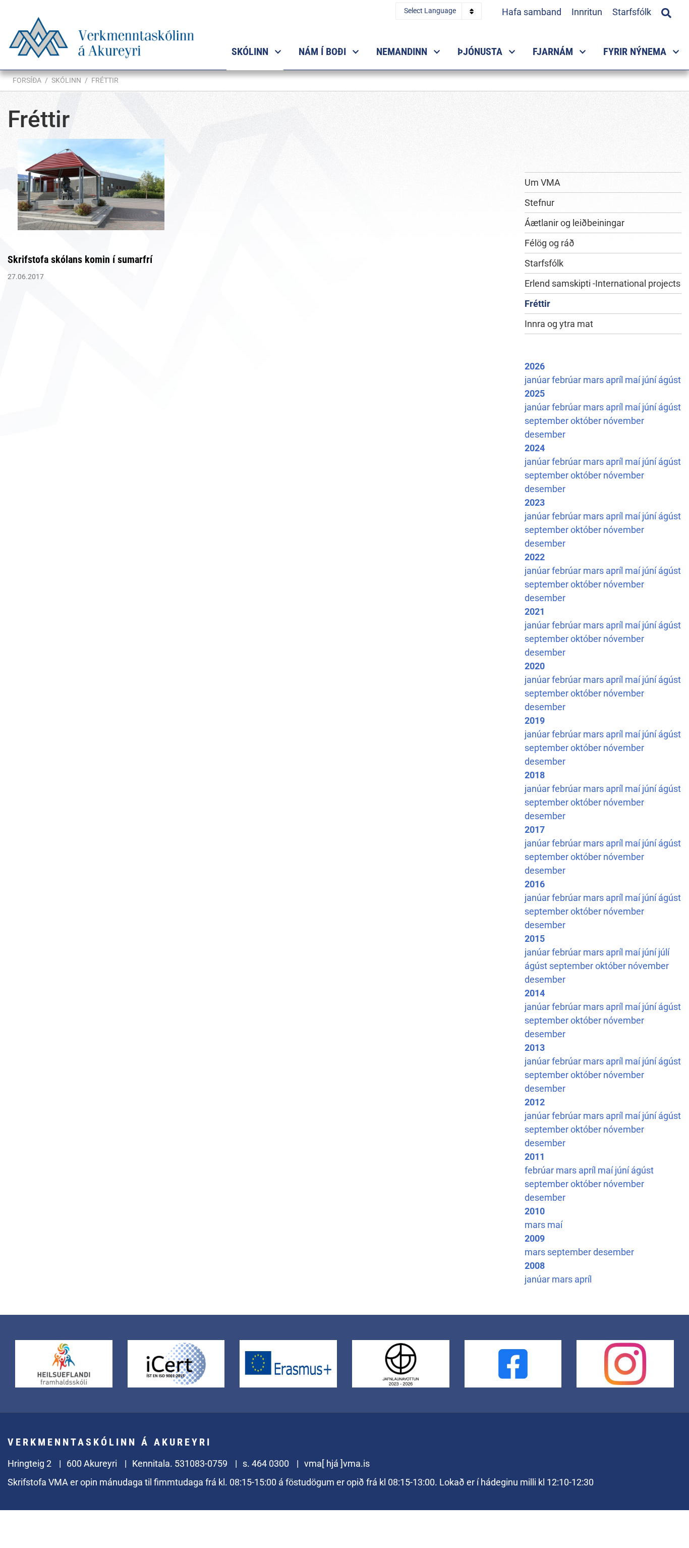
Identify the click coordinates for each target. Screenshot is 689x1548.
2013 (535, 1047)
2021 (535, 611)
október (586, 420)
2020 (535, 666)
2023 (535, 502)
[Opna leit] (666, 12)
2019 (535, 720)
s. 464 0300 (266, 1463)
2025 (535, 393)
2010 (535, 1211)
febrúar (567, 380)
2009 (535, 1238)
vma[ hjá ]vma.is (337, 1463)
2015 (535, 938)
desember (545, 434)
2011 (535, 1156)
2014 (535, 993)
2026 (535, 366)
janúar (538, 380)
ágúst (669, 380)
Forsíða (27, 80)
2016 (535, 884)
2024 (535, 448)
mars (594, 380)
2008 (535, 1265)
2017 (535, 829)
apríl (615, 380)
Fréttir (105, 80)
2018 (535, 775)
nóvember (623, 420)
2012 (535, 1102)
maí (633, 380)
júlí (663, 952)
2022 (535, 557)
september (547, 420)
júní (650, 380)
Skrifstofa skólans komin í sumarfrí (80, 259)
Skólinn (66, 80)
